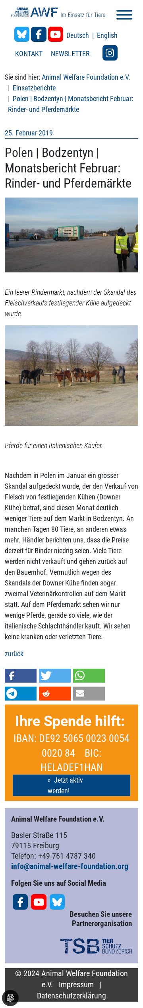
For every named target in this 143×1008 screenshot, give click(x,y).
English (107, 35)
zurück (14, 654)
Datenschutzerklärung (71, 995)
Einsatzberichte (34, 88)
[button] (21, 676)
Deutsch (78, 35)
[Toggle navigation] (124, 16)
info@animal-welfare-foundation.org (69, 866)
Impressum (76, 984)
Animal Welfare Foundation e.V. (86, 77)
